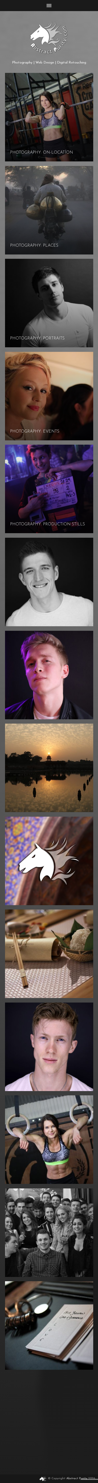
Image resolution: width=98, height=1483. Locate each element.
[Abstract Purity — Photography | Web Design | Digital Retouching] (49, 37)
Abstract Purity (76, 1478)
